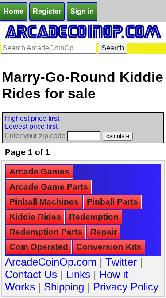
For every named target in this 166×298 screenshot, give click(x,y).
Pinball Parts (112, 201)
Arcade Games (39, 171)
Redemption (94, 216)
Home (13, 11)
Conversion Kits (109, 247)
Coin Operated (38, 247)
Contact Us (31, 274)
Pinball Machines (44, 201)
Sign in (82, 11)
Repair (103, 231)
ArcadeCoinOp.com (51, 262)
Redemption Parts (45, 231)
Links (78, 274)
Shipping (64, 287)
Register (47, 11)
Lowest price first (31, 126)
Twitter (121, 262)
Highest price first (32, 118)
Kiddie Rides (35, 216)
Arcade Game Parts (48, 186)
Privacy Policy (125, 287)
